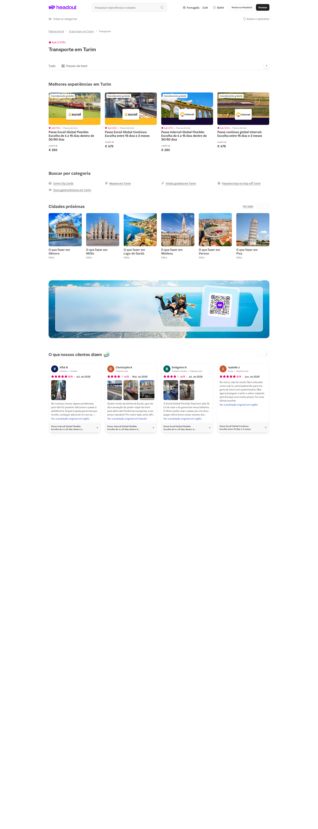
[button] (63, 19)
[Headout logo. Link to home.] (63, 7)
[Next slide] (266, 66)
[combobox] (129, 7)
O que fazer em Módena (172, 251)
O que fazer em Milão (96, 251)
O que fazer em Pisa (247, 251)
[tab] (52, 66)
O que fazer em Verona (209, 251)
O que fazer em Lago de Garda (134, 251)
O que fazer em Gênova (59, 251)
